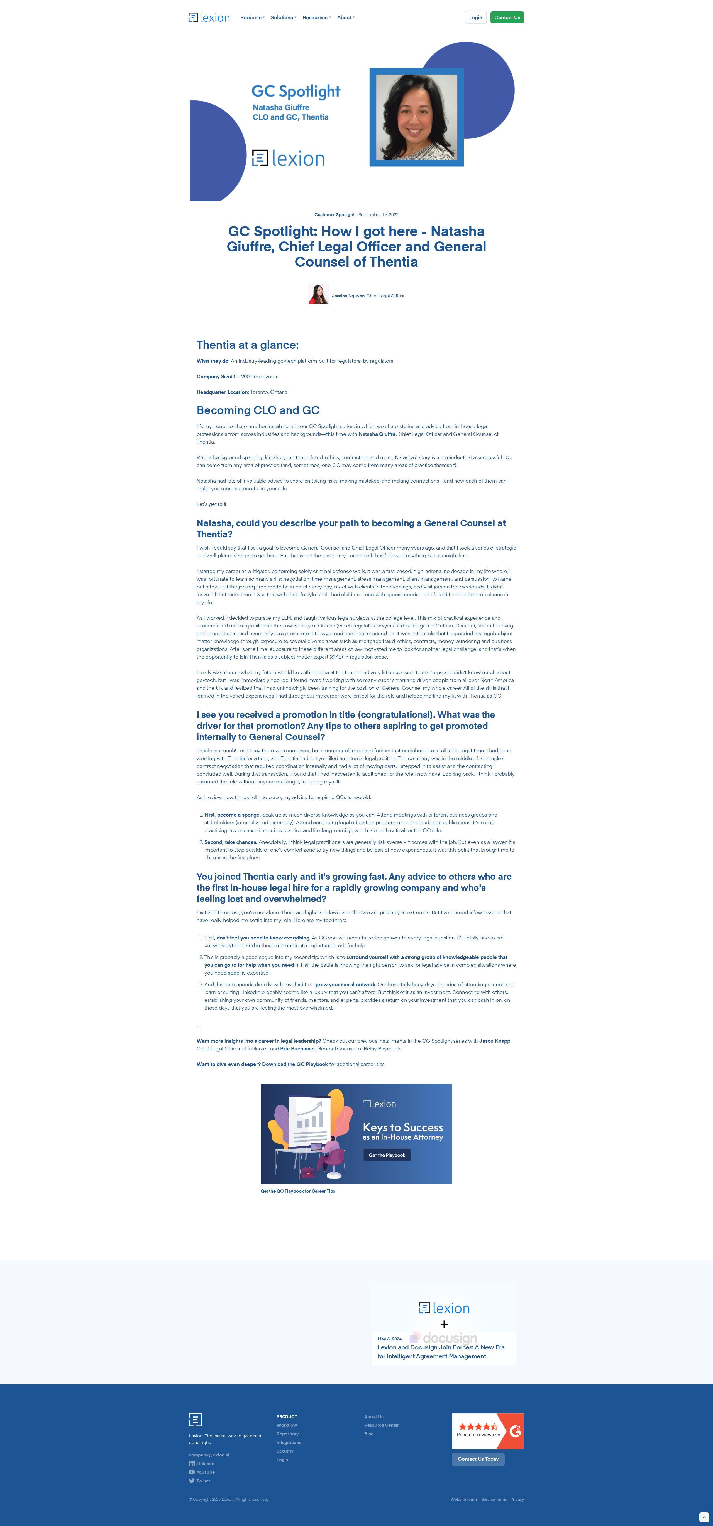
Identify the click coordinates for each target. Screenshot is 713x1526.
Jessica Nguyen (348, 295)
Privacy (517, 1499)
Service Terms (494, 1499)
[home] (209, 17)
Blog (369, 1433)
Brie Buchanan (297, 1048)
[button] (252, 17)
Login (282, 1459)
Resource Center (381, 1425)
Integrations (289, 1442)
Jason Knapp (494, 1041)
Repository (288, 1433)
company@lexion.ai (209, 1455)
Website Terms (464, 1499)
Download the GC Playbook (295, 1064)
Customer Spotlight (334, 214)
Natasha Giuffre (377, 434)
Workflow (287, 1425)
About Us (374, 1416)
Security (285, 1451)
